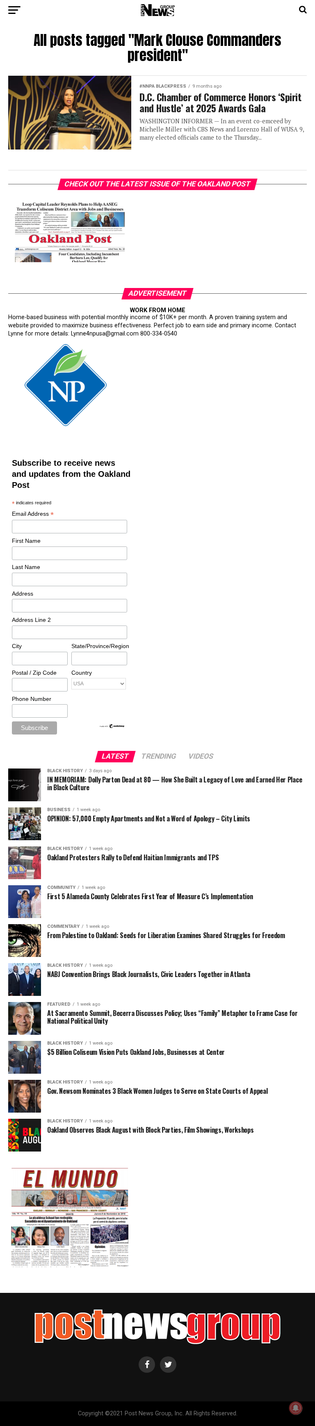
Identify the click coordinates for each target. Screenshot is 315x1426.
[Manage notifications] (295, 1408)
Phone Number (31, 699)
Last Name (26, 567)
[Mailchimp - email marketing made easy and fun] (112, 726)
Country (81, 672)
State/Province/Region (98, 646)
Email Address (33, 514)
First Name (26, 540)
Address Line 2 (31, 620)
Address (22, 593)
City (17, 646)
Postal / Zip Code (34, 672)
